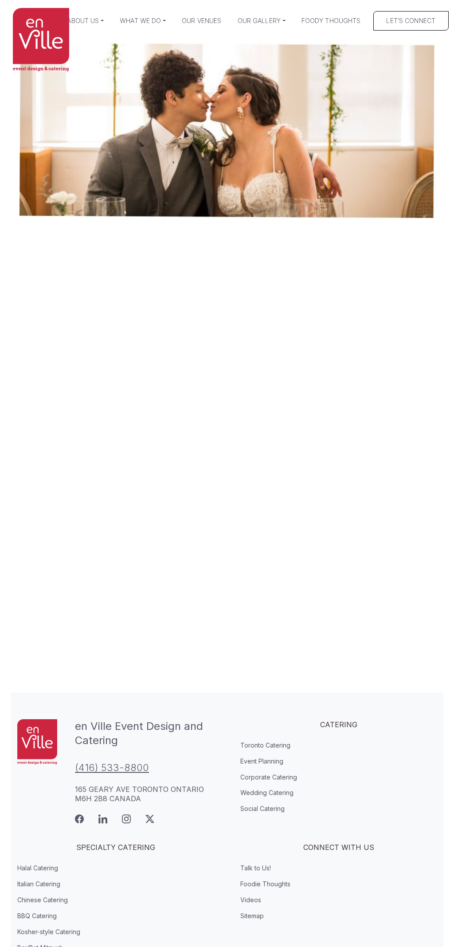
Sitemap (252, 916)
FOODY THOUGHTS (331, 20)
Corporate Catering (268, 777)
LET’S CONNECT (410, 20)
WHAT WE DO (140, 20)
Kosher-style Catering (48, 931)
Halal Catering (37, 868)
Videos (250, 900)
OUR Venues (201, 20)
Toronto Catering (265, 745)
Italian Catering (38, 884)
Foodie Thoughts (265, 884)
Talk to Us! (255, 868)
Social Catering (262, 808)
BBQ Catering (37, 916)
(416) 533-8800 (112, 767)
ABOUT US (83, 20)
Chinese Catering (42, 900)
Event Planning (261, 761)
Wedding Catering (267, 792)
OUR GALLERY (259, 20)
